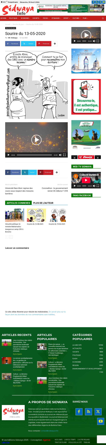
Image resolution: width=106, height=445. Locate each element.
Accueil (7, 24)
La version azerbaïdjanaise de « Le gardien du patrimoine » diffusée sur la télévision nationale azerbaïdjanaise (23, 362)
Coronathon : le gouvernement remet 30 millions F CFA (55, 189)
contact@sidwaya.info (49, 431)
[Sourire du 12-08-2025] (36, 215)
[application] (36, 140)
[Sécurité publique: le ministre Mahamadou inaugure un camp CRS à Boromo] (14, 215)
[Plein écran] (64, 155)
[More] (55, 43)
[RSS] (97, 2)
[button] (102, 18)
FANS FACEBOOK (82, 195)
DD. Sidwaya (12, 38)
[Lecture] (8, 155)
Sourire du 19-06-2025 (57, 224)
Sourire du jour (18, 24)
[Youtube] (103, 2)
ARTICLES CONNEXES (18, 203)
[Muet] (60, 155)
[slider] (34, 155)
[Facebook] (93, 2)
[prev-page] (6, 237)
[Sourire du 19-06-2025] (58, 215)
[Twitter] (100, 2)
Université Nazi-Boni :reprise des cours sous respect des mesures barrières (19, 191)
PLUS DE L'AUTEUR (43, 203)
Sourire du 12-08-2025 (35, 224)
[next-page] (11, 237)
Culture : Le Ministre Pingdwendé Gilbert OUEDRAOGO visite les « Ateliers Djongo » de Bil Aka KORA (22, 378)
